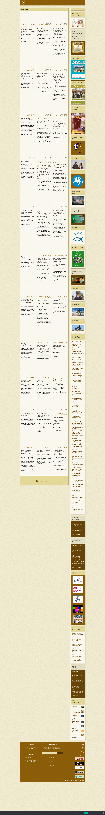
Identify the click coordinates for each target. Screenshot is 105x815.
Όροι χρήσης (82, 755)
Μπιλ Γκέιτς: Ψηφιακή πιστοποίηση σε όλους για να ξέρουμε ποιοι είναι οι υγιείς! (77, 417)
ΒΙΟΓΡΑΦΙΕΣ (31, 24)
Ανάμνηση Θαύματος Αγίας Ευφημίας (59, 379)
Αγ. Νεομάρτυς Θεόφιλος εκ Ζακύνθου (28, 119)
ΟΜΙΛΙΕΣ (32, 25)
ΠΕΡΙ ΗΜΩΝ (40, 2)
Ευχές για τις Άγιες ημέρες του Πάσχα (77, 546)
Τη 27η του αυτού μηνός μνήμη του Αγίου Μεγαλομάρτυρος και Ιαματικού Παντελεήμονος (59, 31)
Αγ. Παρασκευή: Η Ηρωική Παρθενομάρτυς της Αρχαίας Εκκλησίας (27, 76)
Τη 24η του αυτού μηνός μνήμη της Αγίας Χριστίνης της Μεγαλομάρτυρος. (44, 121)
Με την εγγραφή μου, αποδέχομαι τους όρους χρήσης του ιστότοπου (55, 754)
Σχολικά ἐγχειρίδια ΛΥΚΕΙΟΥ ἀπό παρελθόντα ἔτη (77, 452)
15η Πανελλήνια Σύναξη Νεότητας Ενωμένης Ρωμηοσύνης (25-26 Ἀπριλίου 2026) (77, 652)
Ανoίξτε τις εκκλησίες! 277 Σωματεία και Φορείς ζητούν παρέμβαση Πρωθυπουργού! (77, 432)
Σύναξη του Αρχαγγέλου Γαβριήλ (27, 344)
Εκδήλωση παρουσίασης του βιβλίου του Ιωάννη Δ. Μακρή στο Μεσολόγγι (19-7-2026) (77, 634)
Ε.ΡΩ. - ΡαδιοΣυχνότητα (77, 32)
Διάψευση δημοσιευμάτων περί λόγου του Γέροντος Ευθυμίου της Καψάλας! (77, 437)
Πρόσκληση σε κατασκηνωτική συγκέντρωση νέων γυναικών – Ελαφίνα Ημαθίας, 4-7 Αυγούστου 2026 (77, 525)
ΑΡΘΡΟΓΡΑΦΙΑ (25, 24)
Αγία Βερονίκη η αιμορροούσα (26, 380)
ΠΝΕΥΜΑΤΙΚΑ (48, 25)
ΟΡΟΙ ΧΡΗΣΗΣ (70, 2)
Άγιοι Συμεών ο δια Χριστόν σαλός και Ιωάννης (26, 212)
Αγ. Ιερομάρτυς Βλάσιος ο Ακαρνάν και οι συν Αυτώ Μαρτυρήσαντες (59, 452)
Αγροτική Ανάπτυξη (77, 247)
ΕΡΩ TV (74, 158)
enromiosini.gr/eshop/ (52, 766)
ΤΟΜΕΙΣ (57, 2)
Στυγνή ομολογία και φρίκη (77, 421)
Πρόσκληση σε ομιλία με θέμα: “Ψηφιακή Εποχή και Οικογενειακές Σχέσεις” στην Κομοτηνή (77, 646)
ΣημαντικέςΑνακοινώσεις (76, 336)
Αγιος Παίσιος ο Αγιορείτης (41, 380)
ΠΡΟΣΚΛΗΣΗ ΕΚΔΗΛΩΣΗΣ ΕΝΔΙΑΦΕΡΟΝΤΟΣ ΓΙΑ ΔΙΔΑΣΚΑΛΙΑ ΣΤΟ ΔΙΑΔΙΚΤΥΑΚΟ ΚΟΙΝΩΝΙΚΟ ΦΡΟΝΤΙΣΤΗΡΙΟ (77, 367)
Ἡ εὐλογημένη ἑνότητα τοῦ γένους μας (77, 348)
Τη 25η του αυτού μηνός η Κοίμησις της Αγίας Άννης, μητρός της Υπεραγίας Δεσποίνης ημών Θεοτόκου (59, 78)
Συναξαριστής (81, 751)
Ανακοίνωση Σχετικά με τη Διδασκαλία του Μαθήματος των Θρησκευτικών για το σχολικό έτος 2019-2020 (77, 471)
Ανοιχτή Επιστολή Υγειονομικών (75, 386)
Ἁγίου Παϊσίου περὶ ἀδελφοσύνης (75, 503)
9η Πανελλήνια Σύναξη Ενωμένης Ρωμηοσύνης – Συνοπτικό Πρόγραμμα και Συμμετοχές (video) (77, 551)
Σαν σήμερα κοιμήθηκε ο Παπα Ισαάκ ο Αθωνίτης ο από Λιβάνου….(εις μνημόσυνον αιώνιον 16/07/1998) (59, 262)
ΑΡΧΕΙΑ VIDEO (41, 341)
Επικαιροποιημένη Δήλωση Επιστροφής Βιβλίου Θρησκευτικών (77, 448)
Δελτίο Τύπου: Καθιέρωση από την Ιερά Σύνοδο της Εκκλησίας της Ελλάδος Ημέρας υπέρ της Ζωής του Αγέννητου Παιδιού (78, 482)
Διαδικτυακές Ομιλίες (76, 192)
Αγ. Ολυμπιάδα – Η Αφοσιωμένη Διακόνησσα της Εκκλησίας (43, 76)
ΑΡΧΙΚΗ (35, 2)
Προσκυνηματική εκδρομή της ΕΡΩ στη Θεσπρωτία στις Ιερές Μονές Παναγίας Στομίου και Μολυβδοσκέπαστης (77, 693)
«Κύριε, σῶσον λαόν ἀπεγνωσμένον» (75, 402)
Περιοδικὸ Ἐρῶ (76, 58)
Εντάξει (85, 812)
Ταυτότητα (82, 748)
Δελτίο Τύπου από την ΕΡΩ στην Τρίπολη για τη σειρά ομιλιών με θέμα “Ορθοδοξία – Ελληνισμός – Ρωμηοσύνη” (77, 658)
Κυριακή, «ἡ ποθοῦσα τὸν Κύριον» (43, 450)
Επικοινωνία (82, 753)
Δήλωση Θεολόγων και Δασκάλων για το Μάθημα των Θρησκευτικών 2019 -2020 (77, 477)
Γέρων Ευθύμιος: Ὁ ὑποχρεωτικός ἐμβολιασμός (77, 372)
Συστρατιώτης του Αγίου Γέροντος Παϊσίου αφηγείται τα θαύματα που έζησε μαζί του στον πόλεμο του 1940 (43, 349)
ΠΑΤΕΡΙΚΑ (44, 162)
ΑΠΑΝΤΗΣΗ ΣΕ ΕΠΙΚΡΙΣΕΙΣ (78, 561)
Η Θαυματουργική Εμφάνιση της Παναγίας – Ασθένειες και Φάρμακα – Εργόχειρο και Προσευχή (59, 421)
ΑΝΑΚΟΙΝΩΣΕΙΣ (52, 2)
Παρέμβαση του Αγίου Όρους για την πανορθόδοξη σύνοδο (77, 506)
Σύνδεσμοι (75, 573)
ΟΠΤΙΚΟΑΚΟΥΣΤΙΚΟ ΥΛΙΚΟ (62, 116)
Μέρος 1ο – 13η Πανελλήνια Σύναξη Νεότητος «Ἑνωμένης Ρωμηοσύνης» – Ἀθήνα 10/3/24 (77, 361)
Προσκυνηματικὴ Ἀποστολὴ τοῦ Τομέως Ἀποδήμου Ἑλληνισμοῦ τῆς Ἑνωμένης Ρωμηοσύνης (77, 687)
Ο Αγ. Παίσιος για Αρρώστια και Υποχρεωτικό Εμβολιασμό (77, 376)
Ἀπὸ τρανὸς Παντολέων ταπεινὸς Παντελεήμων (43, 30)
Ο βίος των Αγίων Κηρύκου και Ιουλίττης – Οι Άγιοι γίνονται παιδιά (27, 301)
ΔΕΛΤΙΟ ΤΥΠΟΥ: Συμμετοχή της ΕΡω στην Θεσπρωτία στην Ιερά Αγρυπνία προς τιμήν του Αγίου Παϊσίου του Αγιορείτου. (77, 681)
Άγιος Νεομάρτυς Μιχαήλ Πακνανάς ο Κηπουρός (43, 415)
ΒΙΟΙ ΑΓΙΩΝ (33, 70)
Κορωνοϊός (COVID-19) (75, 210)
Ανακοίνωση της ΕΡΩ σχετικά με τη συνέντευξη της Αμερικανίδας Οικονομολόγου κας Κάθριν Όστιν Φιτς (77, 412)
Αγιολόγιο (75, 288)
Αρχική (83, 747)
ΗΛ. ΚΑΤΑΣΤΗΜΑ (63, 2)
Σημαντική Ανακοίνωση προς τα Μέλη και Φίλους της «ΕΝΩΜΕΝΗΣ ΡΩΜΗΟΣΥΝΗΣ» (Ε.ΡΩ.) (78, 355)
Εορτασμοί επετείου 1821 (76, 321)
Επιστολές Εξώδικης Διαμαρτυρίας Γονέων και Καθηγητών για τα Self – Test (77, 406)
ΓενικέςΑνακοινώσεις (76, 628)
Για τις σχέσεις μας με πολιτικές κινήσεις (77, 495)
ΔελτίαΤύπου (74, 666)
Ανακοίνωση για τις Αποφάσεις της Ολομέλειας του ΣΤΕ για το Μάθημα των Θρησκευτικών (77, 466)
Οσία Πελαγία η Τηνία (27, 161)
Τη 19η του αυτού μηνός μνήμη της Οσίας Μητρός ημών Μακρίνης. (59, 213)
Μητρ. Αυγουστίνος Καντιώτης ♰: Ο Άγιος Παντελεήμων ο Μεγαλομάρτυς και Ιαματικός (27, 33)
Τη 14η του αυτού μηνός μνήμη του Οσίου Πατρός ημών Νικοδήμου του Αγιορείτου (43, 303)
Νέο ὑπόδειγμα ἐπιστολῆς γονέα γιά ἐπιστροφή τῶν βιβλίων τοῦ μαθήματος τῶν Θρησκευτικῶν (77, 499)
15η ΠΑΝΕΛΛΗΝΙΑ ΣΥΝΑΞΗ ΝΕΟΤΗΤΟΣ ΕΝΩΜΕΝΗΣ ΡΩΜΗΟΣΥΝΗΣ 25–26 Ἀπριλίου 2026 (77, 343)
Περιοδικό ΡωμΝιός (78, 82)
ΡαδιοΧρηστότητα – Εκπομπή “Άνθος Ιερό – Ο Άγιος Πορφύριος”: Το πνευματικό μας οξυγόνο (59, 125)
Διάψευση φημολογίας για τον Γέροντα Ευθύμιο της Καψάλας (77, 399)
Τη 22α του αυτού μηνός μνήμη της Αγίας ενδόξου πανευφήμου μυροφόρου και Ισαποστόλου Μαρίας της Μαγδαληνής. (59, 166)
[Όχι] (103, 813)
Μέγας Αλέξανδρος (77, 172)
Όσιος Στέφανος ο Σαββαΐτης (58, 299)
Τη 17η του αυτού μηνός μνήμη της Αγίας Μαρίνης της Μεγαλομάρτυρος (44, 260)
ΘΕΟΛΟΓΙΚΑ (28, 25)
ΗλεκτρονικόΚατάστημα (75, 701)
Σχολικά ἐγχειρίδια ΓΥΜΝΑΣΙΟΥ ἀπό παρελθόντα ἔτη (77, 456)
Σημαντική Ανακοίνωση (75, 14)
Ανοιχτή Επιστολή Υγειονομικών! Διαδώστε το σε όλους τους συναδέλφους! (77, 390)
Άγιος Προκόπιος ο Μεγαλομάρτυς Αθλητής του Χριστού (27, 451)
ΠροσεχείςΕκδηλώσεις (75, 518)
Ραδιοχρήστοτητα (64, 414)
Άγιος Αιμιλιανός (26, 257)
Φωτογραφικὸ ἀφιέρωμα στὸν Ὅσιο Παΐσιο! (59, 346)
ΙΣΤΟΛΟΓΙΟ (46, 2)
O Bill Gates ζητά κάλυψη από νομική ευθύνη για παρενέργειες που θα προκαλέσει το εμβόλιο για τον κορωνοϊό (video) (77, 442)
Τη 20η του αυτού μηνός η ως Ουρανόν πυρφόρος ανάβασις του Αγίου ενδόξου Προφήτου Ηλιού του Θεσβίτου (43, 215)
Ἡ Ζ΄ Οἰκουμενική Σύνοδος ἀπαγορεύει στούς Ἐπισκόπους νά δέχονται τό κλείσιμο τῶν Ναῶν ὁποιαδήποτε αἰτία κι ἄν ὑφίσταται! (77, 426)
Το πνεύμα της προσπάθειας (79, 749)
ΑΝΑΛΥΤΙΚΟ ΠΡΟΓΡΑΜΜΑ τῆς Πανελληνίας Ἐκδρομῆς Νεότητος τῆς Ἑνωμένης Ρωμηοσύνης (77, 640)
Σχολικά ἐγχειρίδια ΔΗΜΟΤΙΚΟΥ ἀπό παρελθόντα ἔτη (77, 461)
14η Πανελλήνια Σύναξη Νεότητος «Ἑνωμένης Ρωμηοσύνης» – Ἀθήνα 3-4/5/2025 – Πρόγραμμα (76, 557)
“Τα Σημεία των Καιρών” (76, 351)
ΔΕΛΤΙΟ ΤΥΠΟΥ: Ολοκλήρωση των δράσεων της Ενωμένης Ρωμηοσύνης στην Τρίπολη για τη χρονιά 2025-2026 (77, 674)
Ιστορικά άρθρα (76, 304)
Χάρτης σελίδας (81, 752)
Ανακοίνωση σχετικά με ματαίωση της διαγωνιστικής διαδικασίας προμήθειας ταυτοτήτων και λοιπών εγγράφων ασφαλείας (77, 489)
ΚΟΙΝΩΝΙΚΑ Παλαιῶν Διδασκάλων (75, 109)
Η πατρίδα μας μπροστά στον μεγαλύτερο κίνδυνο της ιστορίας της (77, 510)
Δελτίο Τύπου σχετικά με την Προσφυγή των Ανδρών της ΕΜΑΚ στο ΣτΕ (77, 395)
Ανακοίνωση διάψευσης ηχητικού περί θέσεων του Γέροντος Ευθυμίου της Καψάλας (76, 381)
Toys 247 (74, 228)
